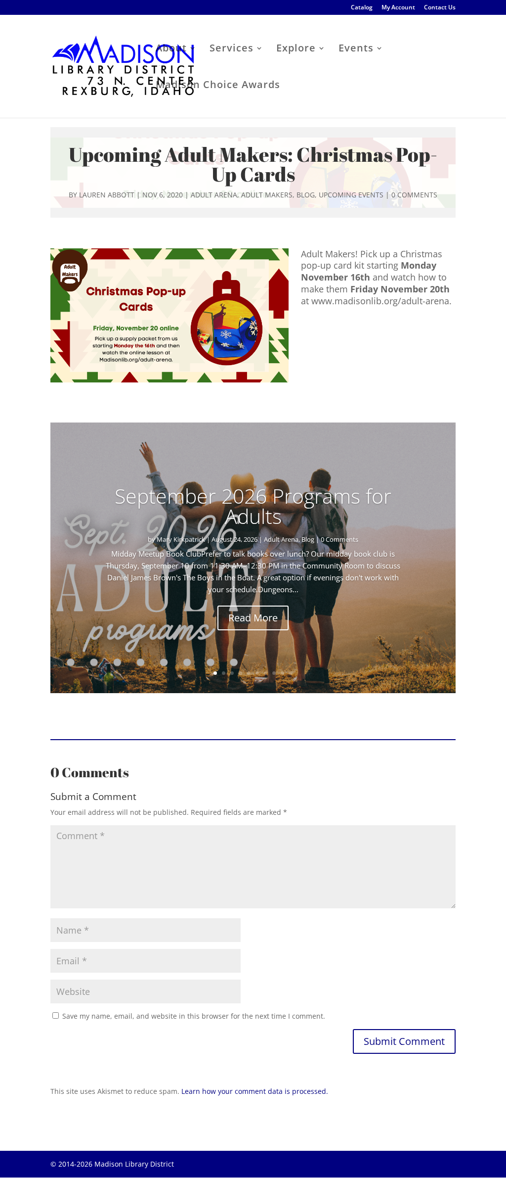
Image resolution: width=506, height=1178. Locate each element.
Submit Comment (404, 1041)
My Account (398, 7)
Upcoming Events (351, 194)
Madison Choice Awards (218, 86)
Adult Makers (267, 194)
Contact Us (440, 7)
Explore (296, 49)
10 (291, 673)
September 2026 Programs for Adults (253, 506)
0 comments (414, 194)
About (171, 49)
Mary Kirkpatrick (181, 539)
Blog (305, 194)
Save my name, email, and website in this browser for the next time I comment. (193, 1016)
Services (231, 49)
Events (356, 49)
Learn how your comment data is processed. (254, 1091)
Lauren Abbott (106, 194)
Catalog (362, 7)
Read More (253, 617)
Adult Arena (214, 194)
